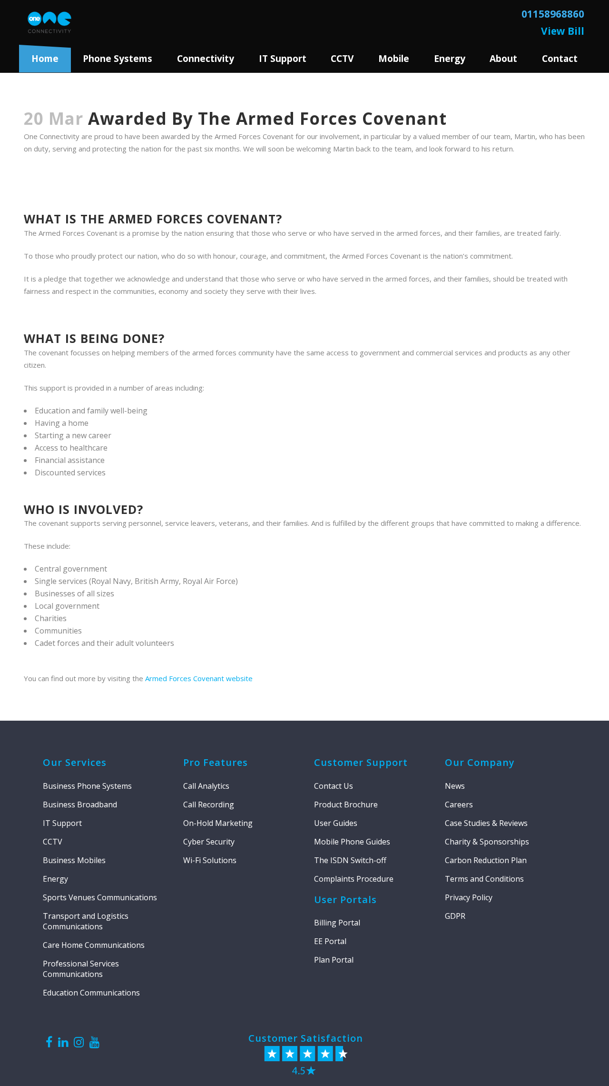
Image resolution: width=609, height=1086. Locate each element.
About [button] (503, 58)
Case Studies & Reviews (486, 823)
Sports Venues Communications (100, 897)
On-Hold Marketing (218, 823)
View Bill (562, 31)
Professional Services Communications (81, 968)
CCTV (342, 58)
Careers (459, 804)
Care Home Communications (94, 945)
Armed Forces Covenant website (199, 678)
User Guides (335, 823)
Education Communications (91, 992)
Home (45, 58)
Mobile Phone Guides (352, 841)
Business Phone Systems (87, 786)
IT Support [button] (282, 58)
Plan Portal (334, 960)
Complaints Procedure (353, 879)
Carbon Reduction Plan (486, 860)
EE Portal (330, 941)
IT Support (62, 823)
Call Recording (208, 804)
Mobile (393, 58)
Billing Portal (337, 922)
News (455, 786)
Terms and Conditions (484, 879)
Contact (560, 58)
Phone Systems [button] (117, 58)
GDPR (455, 916)
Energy (449, 58)
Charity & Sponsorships (487, 841)
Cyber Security (209, 841)
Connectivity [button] (205, 58)
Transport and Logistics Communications (85, 921)
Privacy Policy (468, 897)
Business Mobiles (74, 860)
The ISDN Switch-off (350, 860)
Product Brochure (346, 804)
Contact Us (333, 786)
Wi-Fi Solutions (209, 860)
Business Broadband (80, 804)
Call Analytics (206, 786)
